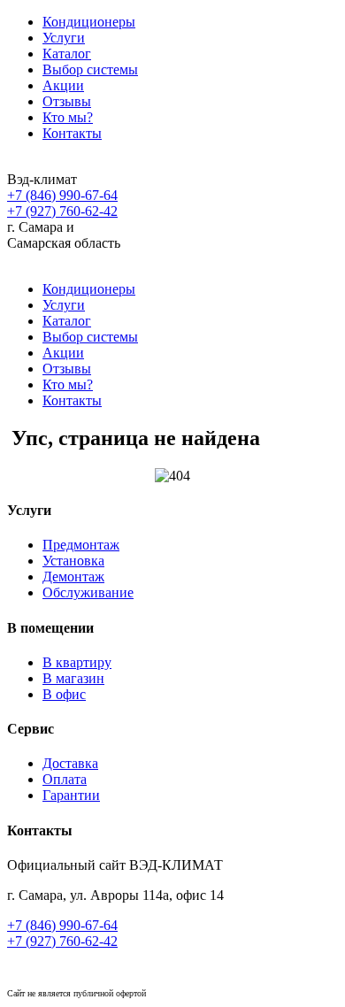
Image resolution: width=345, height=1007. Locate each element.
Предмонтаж (80, 544)
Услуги (63, 37)
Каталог (66, 53)
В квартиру (76, 662)
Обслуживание (88, 592)
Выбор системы (90, 69)
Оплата (64, 779)
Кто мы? (67, 117)
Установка (73, 560)
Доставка (70, 763)
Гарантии (71, 795)
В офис (64, 694)
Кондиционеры (88, 21)
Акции (63, 85)
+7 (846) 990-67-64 (62, 195)
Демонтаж (73, 576)
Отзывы (66, 101)
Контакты (72, 133)
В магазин (73, 678)
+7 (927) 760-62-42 (62, 211)
